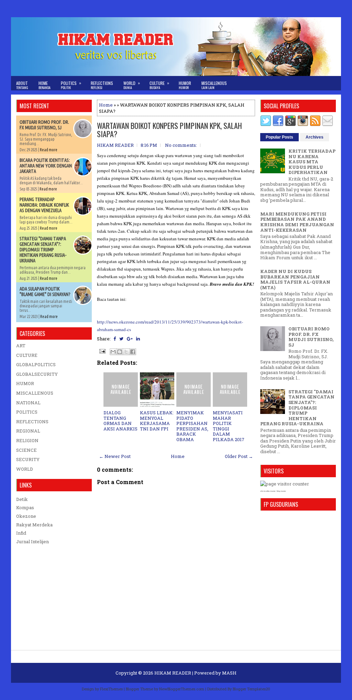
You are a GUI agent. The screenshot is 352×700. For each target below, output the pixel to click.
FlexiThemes (111, 688)
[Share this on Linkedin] (138, 339)
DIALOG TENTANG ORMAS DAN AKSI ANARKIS (120, 420)
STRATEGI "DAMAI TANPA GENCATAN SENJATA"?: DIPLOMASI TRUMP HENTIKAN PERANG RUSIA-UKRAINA (43, 249)
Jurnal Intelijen (32, 541)
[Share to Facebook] (132, 351)
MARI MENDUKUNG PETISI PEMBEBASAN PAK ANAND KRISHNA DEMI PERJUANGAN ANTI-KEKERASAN (297, 222)
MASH (229, 673)
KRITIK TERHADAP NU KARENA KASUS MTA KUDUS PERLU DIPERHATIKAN (312, 161)
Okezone (26, 516)
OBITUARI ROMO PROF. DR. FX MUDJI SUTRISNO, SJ (44, 124)
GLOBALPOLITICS (36, 364)
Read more (48, 149)
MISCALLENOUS (34, 393)
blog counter (281, 491)
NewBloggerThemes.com (181, 688)
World (131, 85)
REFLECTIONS (32, 421)
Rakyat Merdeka (34, 525)
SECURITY (28, 459)
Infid (21, 533)
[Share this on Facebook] (115, 339)
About (22, 85)
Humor (185, 85)
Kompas (25, 507)
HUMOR (25, 383)
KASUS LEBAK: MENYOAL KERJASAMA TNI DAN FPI (157, 420)
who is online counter (268, 491)
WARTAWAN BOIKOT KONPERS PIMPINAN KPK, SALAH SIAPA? (169, 129)
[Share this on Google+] (129, 339)
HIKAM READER (172, 673)
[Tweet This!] (121, 339)
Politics (71, 85)
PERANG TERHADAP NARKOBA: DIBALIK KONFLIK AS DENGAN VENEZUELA (44, 205)
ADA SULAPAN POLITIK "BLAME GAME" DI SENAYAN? (45, 291)
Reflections (102, 85)
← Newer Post (115, 456)
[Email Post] (102, 351)
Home (44, 85)
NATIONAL (28, 403)
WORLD (24, 469)
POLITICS (26, 412)
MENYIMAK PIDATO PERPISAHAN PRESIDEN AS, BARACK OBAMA (192, 425)
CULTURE (26, 355)
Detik (22, 499)
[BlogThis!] (119, 351)
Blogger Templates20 (251, 688)
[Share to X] (126, 351)
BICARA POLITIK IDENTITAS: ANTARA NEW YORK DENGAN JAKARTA (46, 165)
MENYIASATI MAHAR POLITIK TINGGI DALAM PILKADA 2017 (228, 425)
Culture (159, 85)
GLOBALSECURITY (37, 374)
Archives (314, 137)
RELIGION (27, 440)
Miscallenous (214, 85)
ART (20, 345)
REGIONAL (28, 431)
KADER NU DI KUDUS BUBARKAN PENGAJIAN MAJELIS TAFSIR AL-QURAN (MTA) (295, 279)
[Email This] (113, 351)
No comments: (181, 145)
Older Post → (239, 456)
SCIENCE (26, 450)
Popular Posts (279, 137)
